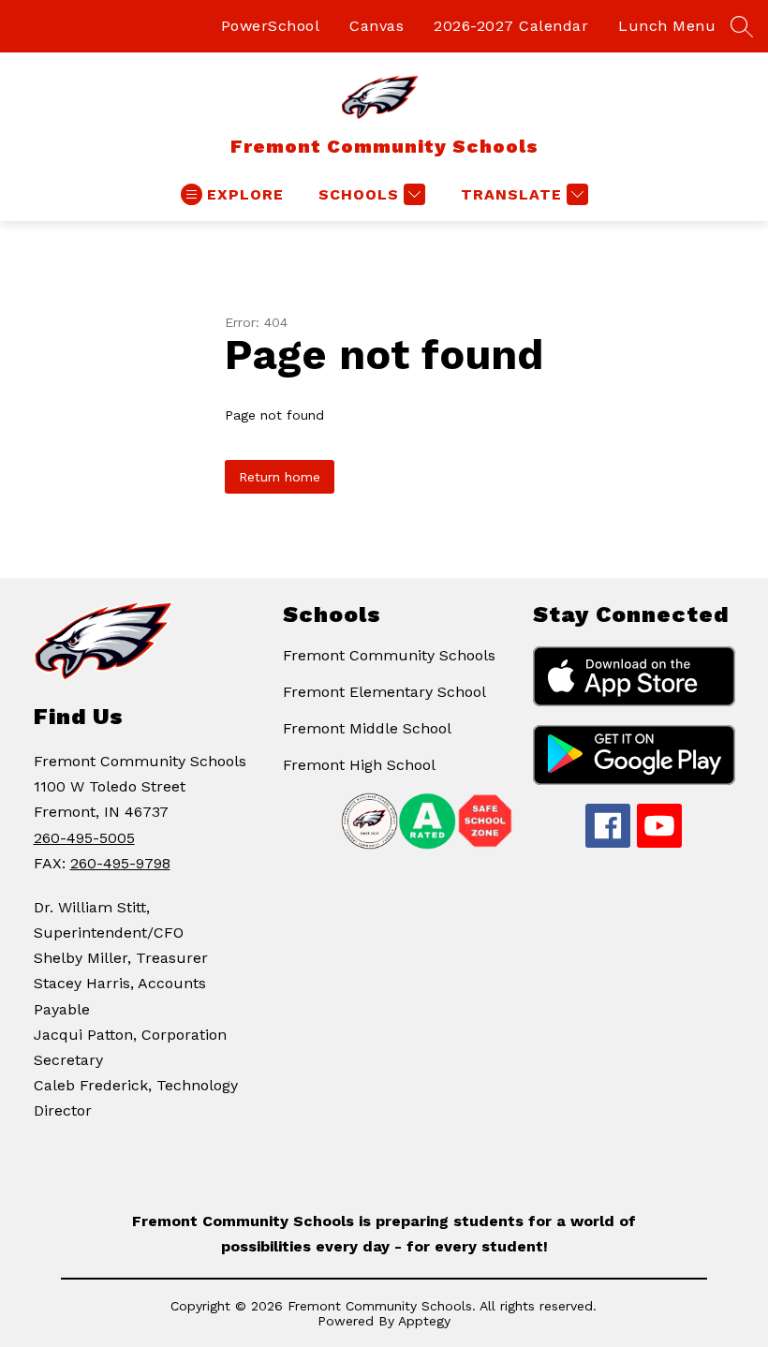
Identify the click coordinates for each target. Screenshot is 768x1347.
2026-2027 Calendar (511, 26)
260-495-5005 (84, 838)
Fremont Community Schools (389, 655)
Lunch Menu (667, 26)
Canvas (376, 26)
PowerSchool (270, 26)
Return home (279, 476)
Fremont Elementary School (384, 692)
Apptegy (424, 1320)
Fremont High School (359, 765)
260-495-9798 (120, 863)
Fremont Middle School (367, 728)
